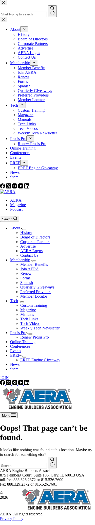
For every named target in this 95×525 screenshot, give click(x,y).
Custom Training (33, 305)
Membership (20, 260)
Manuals (27, 314)
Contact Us (29, 255)
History (26, 232)
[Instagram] (15, 187)
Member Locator (33, 296)
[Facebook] (3, 187)
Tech (14, 301)
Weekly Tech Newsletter (40, 328)
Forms (25, 278)
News (15, 364)
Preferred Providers (35, 292)
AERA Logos (31, 251)
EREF (15, 355)
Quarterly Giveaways (37, 287)
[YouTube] (21, 187)
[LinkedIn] (26, 187)
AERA (16, 200)
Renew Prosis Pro (34, 337)
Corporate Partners (35, 242)
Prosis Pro (18, 332)
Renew (26, 273)
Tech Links (29, 319)
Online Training (22, 342)
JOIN (4, 377)
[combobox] (23, 465)
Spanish (26, 282)
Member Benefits (34, 264)
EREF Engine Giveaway (40, 360)
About (15, 228)
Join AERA (29, 269)
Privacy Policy (11, 518)
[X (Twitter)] (9, 187)
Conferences (20, 346)
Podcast (16, 209)
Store (14, 369)
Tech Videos (30, 323)
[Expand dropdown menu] (24, 229)
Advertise (28, 246)
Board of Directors (35, 237)
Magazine (18, 205)
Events (15, 351)
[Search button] (52, 462)
